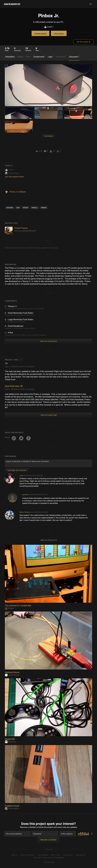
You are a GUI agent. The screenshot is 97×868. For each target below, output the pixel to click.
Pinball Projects (21, 228)
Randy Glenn (13, 173)
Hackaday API (81, 855)
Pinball (35, 207)
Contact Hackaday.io (28, 855)
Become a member (28, 827)
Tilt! (6, 363)
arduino (9, 207)
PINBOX (43, 207)
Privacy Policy (68, 855)
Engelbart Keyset (12, 805)
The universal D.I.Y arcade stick (18, 605)
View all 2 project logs (48, 415)
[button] (91, 4)
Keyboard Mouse (12, 672)
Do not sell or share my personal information (48, 857)
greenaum (25, 494)
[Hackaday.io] (12, 4)
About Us (14, 855)
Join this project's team (14, 176)
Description (10, 56)
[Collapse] (20, 359)
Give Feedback (43, 855)
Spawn (11, 608)
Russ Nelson (13, 808)
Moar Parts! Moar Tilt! (14, 386)
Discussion (74, 56)
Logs (50, 56)
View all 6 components (48, 341)
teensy (25, 207)
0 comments (30, 366)
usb (17, 207)
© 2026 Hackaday (48, 862)
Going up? (49, 849)
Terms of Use (55, 855)
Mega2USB (10, 738)
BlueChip (12, 741)
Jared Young (13, 675)
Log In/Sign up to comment (16, 470)
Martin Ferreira (24, 512)
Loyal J (50, 26)
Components (39, 56)
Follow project (40, 33)
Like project (59, 33)
